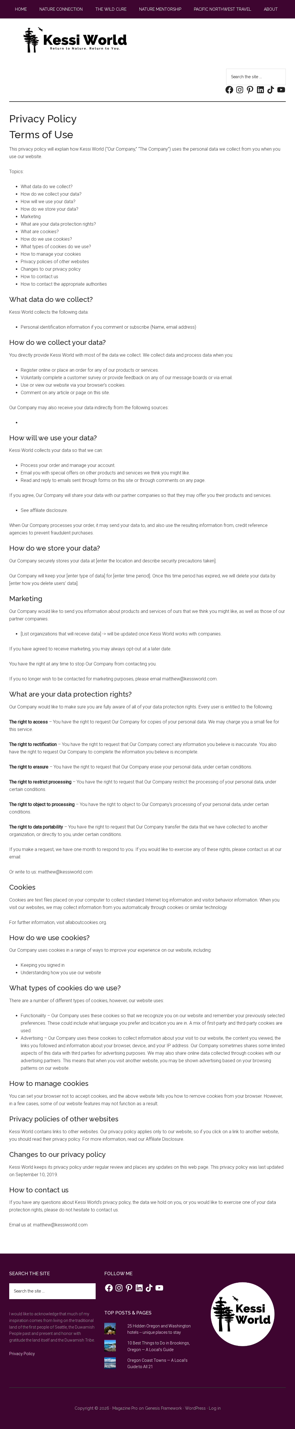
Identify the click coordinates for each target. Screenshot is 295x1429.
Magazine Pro (125, 1408)
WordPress (195, 1408)
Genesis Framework (163, 1408)
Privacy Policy (22, 1353)
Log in (215, 1408)
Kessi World (75, 40)
